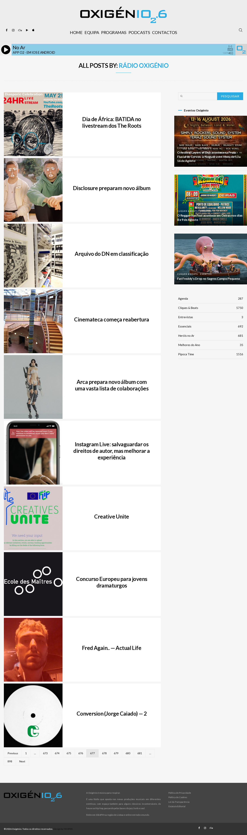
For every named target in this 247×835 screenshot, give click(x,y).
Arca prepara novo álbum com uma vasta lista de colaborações (112, 385)
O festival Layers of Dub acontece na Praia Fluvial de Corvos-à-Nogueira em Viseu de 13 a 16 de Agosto (209, 157)
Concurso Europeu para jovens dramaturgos (111, 582)
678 (104, 753)
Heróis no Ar (210, 335)
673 (45, 753)
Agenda (210, 298)
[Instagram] (13, 30)
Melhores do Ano (210, 345)
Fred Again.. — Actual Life (111, 648)
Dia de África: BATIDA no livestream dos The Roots (111, 122)
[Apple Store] (33, 30)
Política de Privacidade (179, 793)
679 (116, 753)
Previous (13, 753)
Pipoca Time (210, 354)
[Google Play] (26, 30)
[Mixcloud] (19, 30)
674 (57, 753)
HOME (76, 32)
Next (22, 761)
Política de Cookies (177, 797)
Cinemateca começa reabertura (111, 319)
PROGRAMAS (113, 32)
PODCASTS (139, 32)
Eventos (205, 148)
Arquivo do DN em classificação (111, 253)
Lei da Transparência (178, 802)
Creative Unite (111, 516)
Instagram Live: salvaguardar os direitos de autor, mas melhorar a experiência (111, 451)
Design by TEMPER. (63, 828)
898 (10, 761)
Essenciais (210, 326)
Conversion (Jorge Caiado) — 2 (112, 713)
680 (128, 753)
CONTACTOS (164, 32)
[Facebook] (6, 30)
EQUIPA (92, 32)
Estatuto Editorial (176, 806)
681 (139, 753)
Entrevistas (210, 317)
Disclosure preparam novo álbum (111, 188)
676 (80, 753)
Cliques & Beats (187, 148)
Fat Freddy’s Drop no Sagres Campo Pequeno (208, 278)
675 (69, 753)
